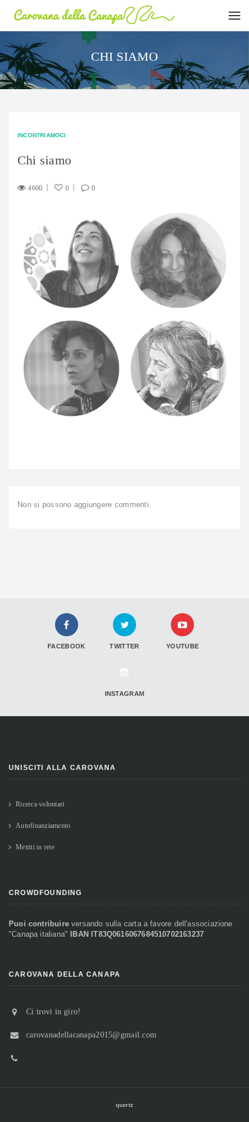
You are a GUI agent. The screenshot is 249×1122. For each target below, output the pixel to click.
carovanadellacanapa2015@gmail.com (91, 1035)
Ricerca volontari (40, 804)
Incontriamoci (41, 135)
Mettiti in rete (35, 847)
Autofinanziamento (43, 826)
